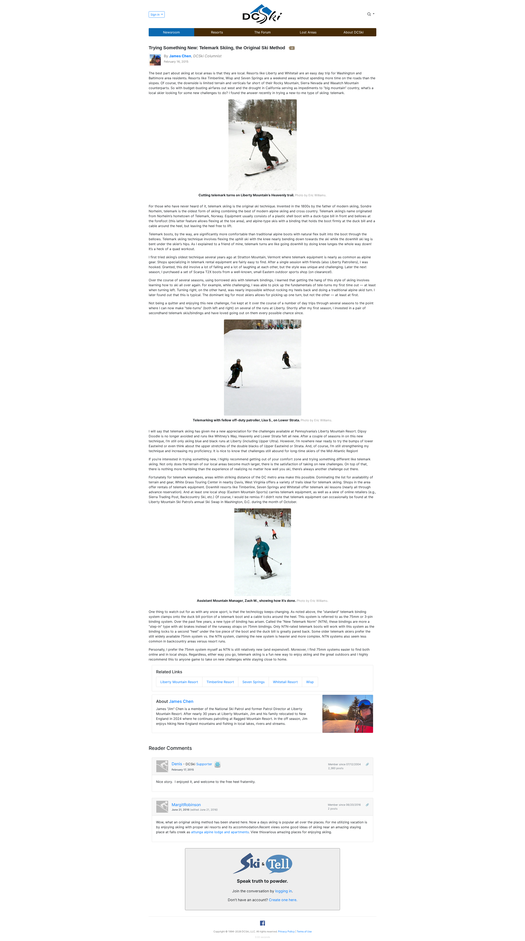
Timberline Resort (220, 682)
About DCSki (354, 32)
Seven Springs (253, 682)
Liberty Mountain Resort (179, 682)
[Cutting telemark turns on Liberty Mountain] (262, 144)
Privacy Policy (286, 931)
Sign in (155, 14)
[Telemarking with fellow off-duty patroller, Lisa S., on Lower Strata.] (262, 367)
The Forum (262, 32)
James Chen (181, 701)
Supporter (204, 764)
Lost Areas (308, 32)
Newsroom (171, 32)
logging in (283, 891)
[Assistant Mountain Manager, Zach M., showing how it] (262, 552)
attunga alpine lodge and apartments (220, 832)
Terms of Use (304, 931)
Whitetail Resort (285, 682)
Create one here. (283, 900)
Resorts (217, 32)
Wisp (310, 682)
